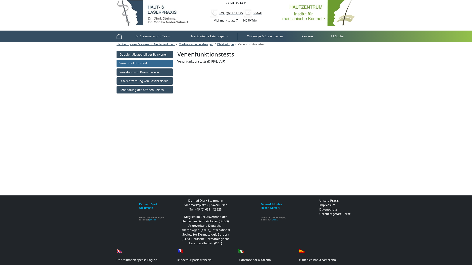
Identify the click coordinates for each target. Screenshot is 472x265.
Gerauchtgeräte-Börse (335, 214)
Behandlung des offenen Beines (141, 90)
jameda (152, 220)
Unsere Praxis (329, 201)
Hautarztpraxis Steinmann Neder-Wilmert (146, 44)
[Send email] (247, 13)
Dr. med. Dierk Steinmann (148, 206)
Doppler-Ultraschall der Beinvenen (143, 54)
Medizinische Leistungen (196, 44)
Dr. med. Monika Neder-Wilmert (271, 206)
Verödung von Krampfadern (139, 72)
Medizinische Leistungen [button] (208, 36)
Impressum (327, 205)
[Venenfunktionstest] (119, 36)
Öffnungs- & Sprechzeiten (265, 36)
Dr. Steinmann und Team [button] (153, 36)
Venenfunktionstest (133, 63)
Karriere (307, 36)
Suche (338, 36)
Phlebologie (225, 44)
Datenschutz (328, 209)
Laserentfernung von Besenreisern (143, 81)
